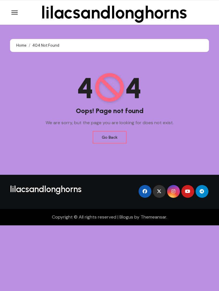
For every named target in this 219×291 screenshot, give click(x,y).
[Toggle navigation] (14, 12)
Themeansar (153, 217)
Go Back (109, 137)
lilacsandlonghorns (114, 12)
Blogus (126, 217)
